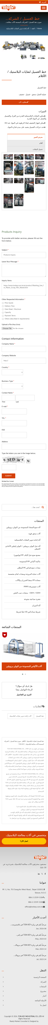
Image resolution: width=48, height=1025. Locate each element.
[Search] (42, 507)
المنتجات (42, 987)
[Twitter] (42, 874)
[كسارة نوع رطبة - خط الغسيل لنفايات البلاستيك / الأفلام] (29, 167)
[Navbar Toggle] (44, 8)
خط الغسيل (40, 716)
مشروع (43, 991)
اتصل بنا (12, 818)
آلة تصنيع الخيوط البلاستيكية (36, 815)
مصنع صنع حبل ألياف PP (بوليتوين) (27, 555)
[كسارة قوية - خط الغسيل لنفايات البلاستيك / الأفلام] (18, 168)
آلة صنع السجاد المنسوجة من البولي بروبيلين (23, 527)
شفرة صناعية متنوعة (32, 599)
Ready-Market (15, 1021)
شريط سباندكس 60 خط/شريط (28, 612)
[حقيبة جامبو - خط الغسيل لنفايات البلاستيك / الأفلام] (18, 200)
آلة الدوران (36, 605)
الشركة (43, 982)
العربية (44, 2)
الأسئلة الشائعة (40, 1001)
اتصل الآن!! (24, 841)
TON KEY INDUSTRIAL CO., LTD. (30, 1016)
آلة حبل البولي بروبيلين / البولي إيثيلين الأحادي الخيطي (22, 547)
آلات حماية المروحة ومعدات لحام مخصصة (24, 574)
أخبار (44, 996)
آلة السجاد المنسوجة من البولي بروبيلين (32, 809)
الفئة (33, 28)
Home (39, 28)
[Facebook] (45, 874)
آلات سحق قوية (34, 534)
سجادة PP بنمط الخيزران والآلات (27, 580)
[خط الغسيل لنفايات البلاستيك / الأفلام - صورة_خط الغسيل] (43, 49)
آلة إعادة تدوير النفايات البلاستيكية (17, 28)
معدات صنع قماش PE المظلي (28, 568)
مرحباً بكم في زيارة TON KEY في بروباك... (30, 945)
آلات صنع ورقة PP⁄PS (32, 587)
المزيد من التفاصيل (24, 694)
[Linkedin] (39, 874)
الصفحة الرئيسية (40, 977)
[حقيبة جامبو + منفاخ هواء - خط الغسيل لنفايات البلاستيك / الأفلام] (8, 201)
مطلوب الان (23, 102)
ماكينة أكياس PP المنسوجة (29, 561)
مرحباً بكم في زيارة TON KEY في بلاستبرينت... (28, 924)
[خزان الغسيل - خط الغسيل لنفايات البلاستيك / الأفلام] (39, 156)
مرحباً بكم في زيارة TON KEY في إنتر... (31, 935)
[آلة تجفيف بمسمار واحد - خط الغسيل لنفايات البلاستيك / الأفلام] (39, 181)
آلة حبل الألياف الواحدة (17, 812)
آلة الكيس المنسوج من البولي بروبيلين (33, 818)
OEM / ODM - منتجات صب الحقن (26, 593)
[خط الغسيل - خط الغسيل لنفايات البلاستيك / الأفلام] (8, 157)
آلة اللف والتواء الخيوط (20, 815)
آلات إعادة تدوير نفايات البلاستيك (20, 716)
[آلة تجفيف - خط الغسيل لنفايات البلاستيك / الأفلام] (29, 185)
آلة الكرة (10, 815)
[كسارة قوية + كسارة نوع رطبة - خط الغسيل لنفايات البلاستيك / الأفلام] (29, 157)
